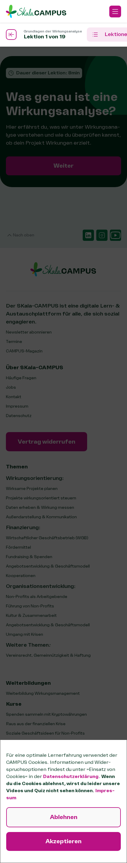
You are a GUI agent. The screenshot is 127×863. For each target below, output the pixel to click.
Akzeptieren (63, 841)
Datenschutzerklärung (71, 776)
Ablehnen (63, 817)
